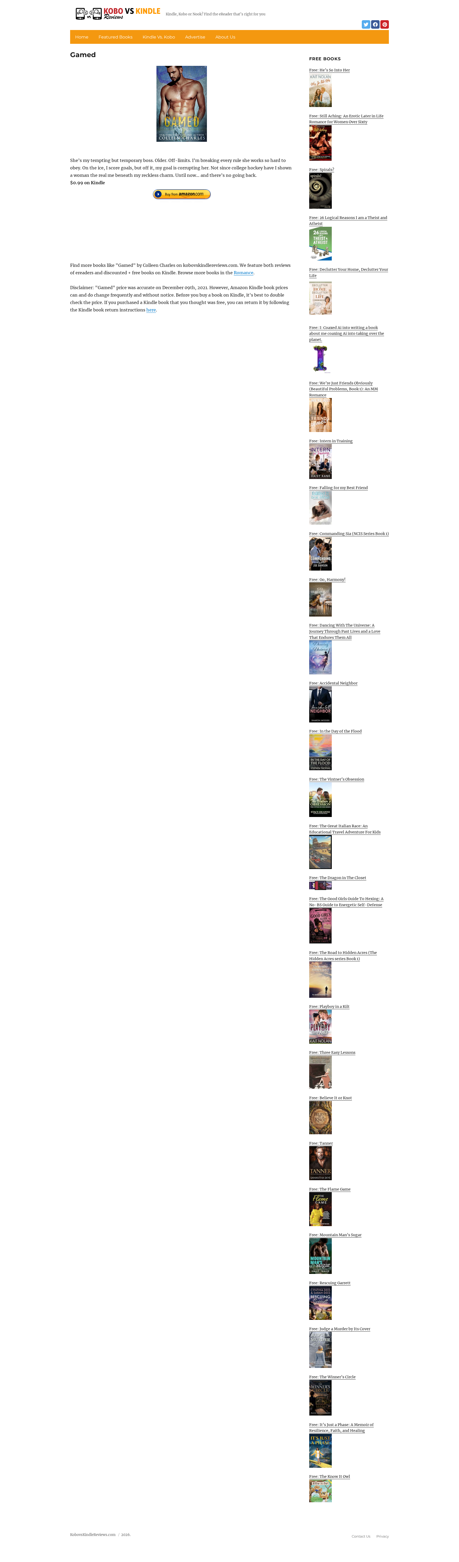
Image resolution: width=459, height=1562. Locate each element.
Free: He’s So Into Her (329, 70)
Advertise (195, 37)
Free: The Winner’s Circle (332, 1377)
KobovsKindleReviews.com (93, 1535)
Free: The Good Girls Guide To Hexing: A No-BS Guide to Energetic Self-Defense (346, 901)
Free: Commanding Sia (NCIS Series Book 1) (349, 533)
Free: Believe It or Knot (330, 1097)
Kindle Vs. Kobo (159, 37)
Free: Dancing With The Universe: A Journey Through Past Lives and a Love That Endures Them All (344, 631)
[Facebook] (375, 24)
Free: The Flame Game (330, 1189)
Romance (243, 272)
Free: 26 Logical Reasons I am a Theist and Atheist (348, 220)
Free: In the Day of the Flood (335, 731)
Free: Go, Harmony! (327, 579)
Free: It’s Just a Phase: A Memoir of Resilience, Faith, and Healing (341, 1427)
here (151, 310)
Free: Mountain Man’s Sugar (335, 1235)
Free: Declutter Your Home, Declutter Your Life (348, 272)
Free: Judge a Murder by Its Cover (339, 1328)
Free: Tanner (321, 1143)
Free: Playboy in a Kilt (329, 1006)
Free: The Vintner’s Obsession (336, 779)
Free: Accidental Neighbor (333, 683)
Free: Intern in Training (331, 441)
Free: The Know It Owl (329, 1476)
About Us (225, 37)
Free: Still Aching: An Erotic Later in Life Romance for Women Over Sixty (346, 119)
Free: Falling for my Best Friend (338, 487)
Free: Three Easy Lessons (332, 1052)
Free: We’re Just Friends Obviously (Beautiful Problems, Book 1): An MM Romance (343, 389)
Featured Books (116, 37)
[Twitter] (366, 24)
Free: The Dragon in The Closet (337, 877)
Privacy (382, 1536)
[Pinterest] (384, 24)
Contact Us (361, 1536)
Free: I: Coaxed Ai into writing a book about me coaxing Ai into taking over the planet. (346, 333)
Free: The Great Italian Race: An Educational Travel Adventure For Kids (345, 829)
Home (81, 37)
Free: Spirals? (321, 169)
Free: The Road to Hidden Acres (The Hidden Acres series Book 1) (343, 955)
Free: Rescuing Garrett (330, 1283)
